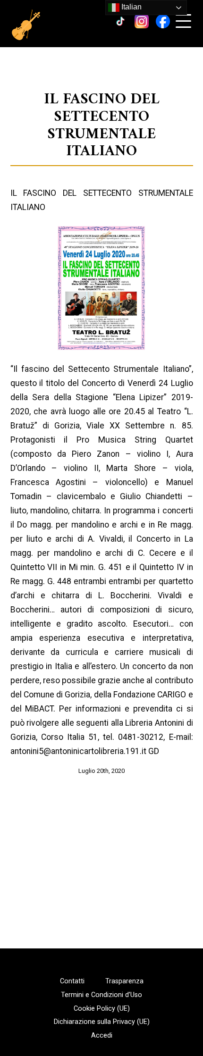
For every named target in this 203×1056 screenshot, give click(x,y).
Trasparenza (124, 981)
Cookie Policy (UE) (102, 1009)
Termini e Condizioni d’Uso (101, 995)
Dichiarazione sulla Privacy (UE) (102, 1022)
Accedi (101, 1035)
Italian (130, 7)
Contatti (72, 981)
